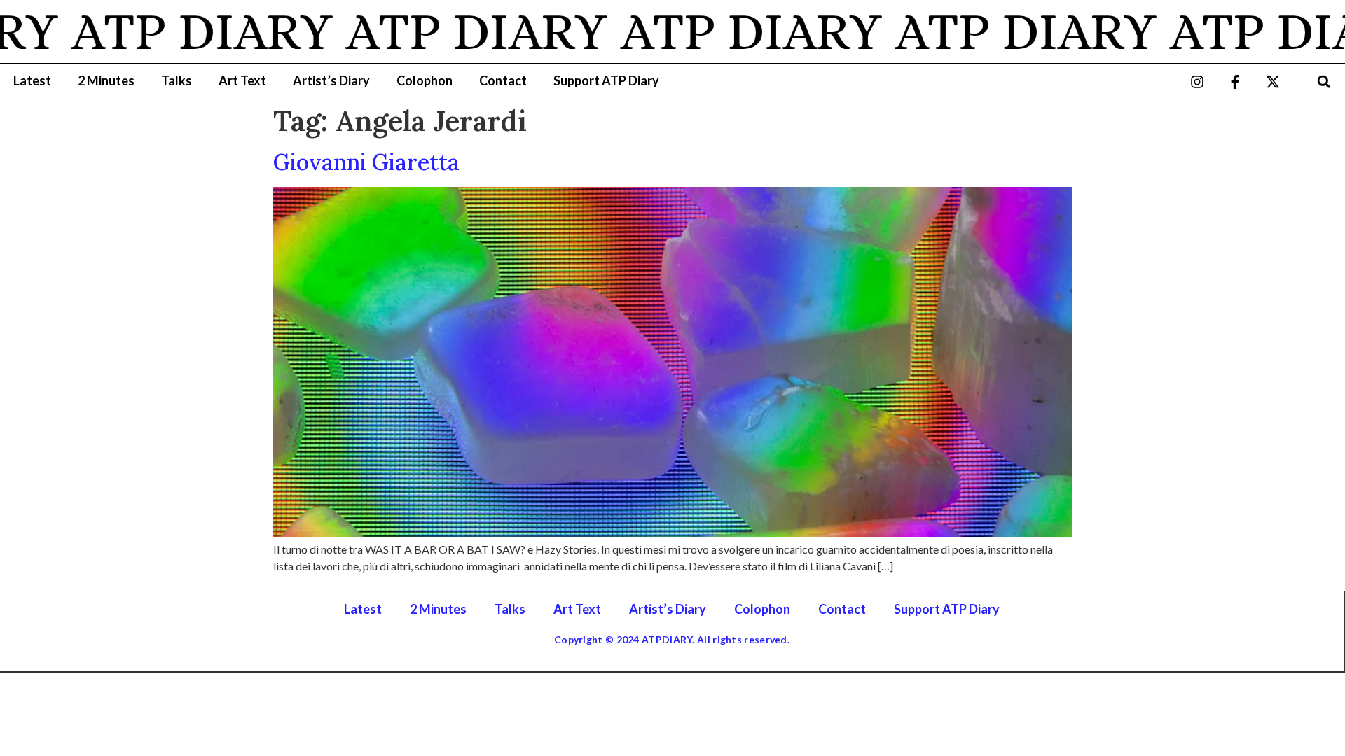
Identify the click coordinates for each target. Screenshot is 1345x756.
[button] (1324, 81)
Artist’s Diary (331, 80)
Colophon (424, 80)
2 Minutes (106, 80)
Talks (176, 80)
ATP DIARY (181, 31)
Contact (503, 80)
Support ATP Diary (606, 80)
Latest (32, 80)
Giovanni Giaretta (366, 162)
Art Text (242, 80)
